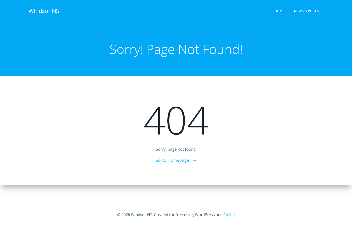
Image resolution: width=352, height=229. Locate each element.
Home (279, 11)
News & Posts (306, 11)
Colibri (229, 214)
